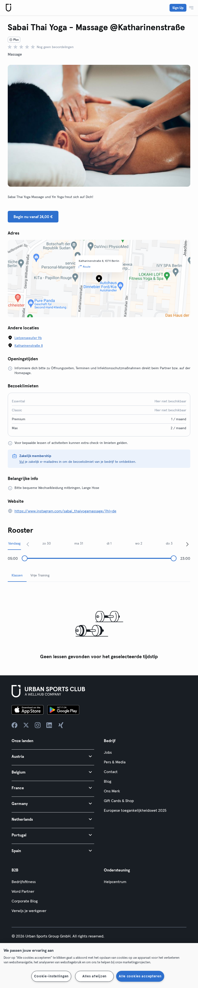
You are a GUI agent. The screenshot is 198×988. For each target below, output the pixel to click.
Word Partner (23, 891)
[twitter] (26, 725)
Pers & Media (115, 761)
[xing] (61, 725)
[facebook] (14, 725)
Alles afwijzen (94, 976)
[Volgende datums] (187, 544)
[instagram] (38, 725)
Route (87, 266)
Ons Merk (112, 791)
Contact (111, 771)
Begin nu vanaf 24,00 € (33, 216)
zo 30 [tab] (46, 543)
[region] (99, 965)
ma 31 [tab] (78, 543)
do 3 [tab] (169, 543)
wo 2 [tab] (138, 543)
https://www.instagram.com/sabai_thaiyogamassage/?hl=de (65, 511)
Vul (21, 461)
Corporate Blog (25, 901)
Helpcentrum (115, 881)
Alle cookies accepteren (140, 976)
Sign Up (178, 8)
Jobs (108, 752)
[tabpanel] (99, 624)
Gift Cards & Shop (119, 800)
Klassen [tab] (17, 575)
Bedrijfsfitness (24, 881)
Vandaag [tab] (14, 543)
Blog (107, 781)
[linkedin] (49, 725)
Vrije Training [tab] (40, 575)
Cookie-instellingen (51, 976)
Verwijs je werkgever (29, 910)
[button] (53, 756)
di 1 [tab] (109, 543)
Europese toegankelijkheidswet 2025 (135, 810)
